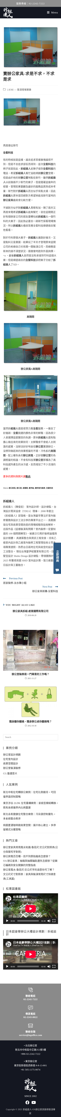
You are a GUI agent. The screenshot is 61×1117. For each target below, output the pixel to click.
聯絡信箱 (30, 1031)
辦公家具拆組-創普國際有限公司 (30, 611)
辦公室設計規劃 (12, 754)
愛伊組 (31, 488)
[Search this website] (30, 737)
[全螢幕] (54, 920)
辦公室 (19, 488)
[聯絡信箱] (30, 1026)
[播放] (7, 920)
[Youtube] (34, 1102)
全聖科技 (49, 488)
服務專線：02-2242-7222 (30, 3)
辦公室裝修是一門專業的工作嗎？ (30, 674)
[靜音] (49, 920)
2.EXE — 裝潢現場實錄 (19, 89)
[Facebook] (27, 1102)
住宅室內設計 (10, 759)
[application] (30, 908)
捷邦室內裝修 (40, 488)
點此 (28, 476)
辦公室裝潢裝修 (12, 768)
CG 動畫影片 (10, 773)
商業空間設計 (10, 763)
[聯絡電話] (30, 990)
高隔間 (25, 488)
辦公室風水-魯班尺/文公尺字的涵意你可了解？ (29, 869)
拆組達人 (8, 501)
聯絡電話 (30, 996)
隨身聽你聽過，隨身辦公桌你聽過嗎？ (30, 721)
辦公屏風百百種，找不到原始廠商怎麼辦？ (27, 856)
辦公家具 (12, 488)
